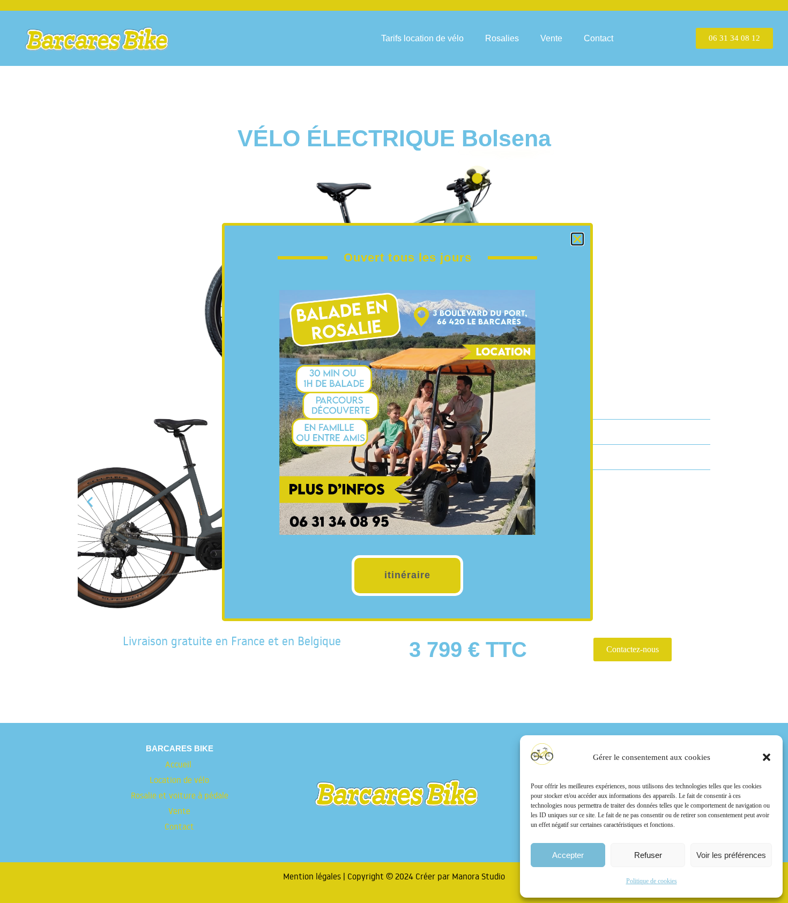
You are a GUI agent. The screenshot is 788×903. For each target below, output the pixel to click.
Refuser (648, 855)
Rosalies (502, 38)
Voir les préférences (731, 855)
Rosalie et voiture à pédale (179, 795)
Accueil (179, 764)
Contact (598, 38)
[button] (766, 757)
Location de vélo (179, 779)
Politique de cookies (651, 881)
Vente (551, 38)
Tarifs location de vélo (422, 38)
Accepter (568, 855)
